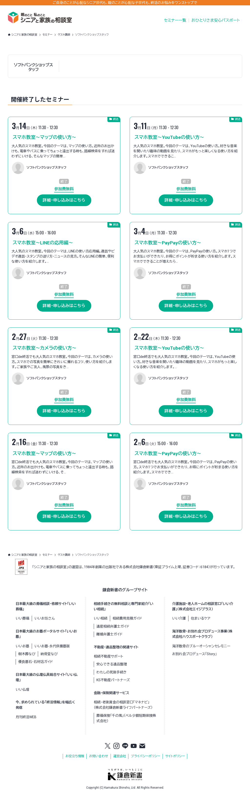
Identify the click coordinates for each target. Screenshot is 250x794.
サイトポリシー (175, 756)
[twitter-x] (107, 746)
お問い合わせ (98, 756)
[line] (125, 746)
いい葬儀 (22, 618)
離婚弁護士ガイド (109, 634)
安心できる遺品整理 (111, 664)
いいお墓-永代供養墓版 (52, 646)
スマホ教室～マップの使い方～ (44, 137)
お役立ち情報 (74, 756)
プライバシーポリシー (145, 756)
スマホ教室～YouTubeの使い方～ (169, 137)
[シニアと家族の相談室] (40, 17)
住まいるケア (200, 618)
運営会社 (119, 756)
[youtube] (133, 746)
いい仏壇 (22, 689)
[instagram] (116, 746)
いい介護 (179, 618)
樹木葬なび (26, 654)
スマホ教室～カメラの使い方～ (44, 348)
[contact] (142, 746)
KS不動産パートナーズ (113, 680)
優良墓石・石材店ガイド (35, 662)
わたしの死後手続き (111, 672)
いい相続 (100, 618)
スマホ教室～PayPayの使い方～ (168, 243)
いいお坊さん (44, 618)
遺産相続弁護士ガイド (112, 626)
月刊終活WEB (26, 717)
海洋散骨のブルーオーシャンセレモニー (201, 646)
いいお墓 (22, 646)
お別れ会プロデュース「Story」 (194, 654)
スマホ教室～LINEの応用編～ (43, 243)
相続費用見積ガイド (127, 618)
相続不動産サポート (108, 656)
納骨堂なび (49, 654)
